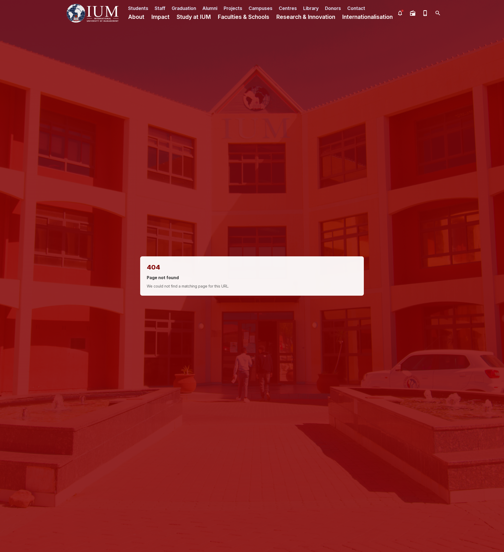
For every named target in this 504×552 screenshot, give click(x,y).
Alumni (209, 8)
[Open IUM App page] (425, 13)
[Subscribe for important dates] (400, 13)
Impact (160, 17)
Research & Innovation (305, 17)
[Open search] (438, 13)
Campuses (260, 8)
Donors (333, 8)
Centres (288, 8)
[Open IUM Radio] (412, 13)
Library (311, 8)
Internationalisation (367, 17)
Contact (356, 8)
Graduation (184, 8)
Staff (160, 8)
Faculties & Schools (243, 17)
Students (138, 8)
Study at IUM (193, 17)
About (136, 17)
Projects (233, 8)
